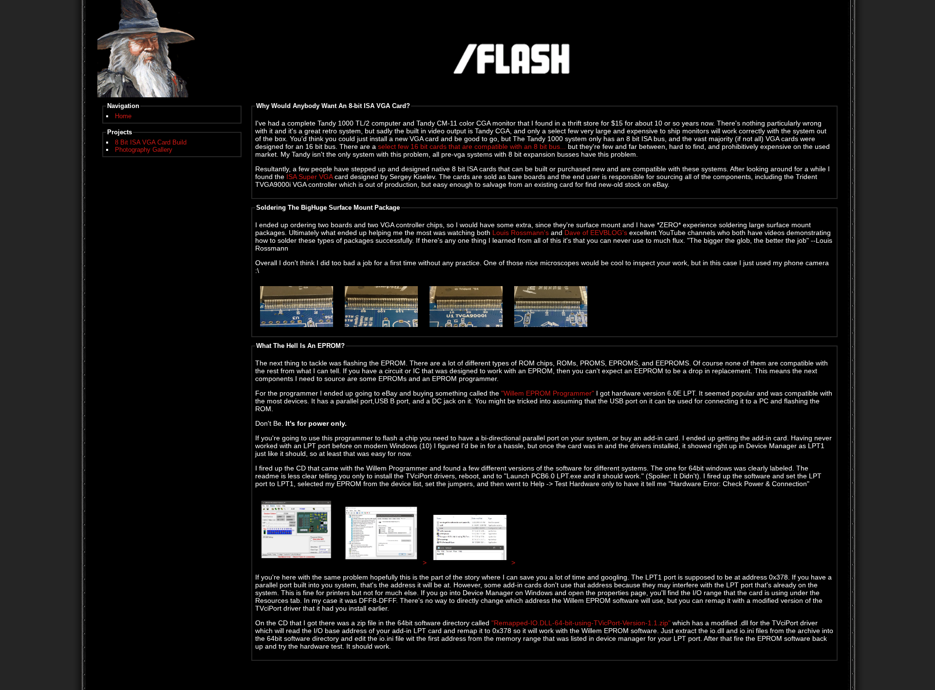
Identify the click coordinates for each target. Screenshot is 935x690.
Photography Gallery (143, 149)
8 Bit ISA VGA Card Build (151, 142)
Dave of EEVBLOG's (595, 232)
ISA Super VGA (309, 177)
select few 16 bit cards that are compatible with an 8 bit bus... (472, 146)
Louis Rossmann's (520, 232)
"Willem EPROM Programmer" (547, 393)
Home (123, 116)
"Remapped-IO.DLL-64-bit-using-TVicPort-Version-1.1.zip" (581, 623)
